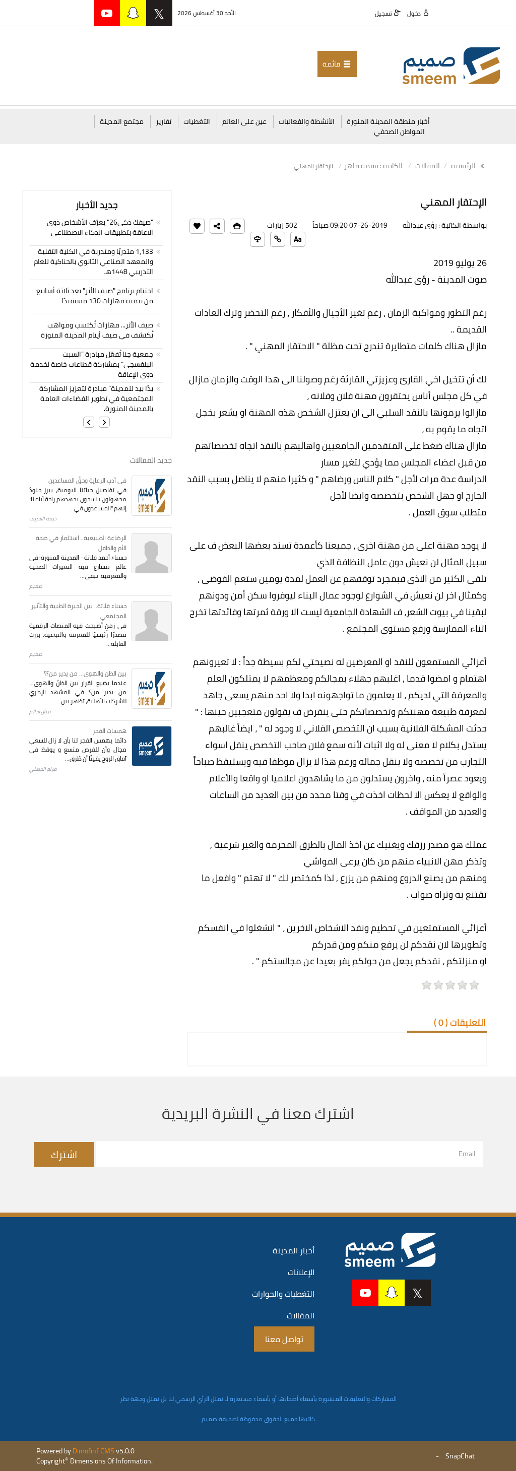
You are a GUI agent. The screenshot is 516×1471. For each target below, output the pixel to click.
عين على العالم (244, 121)
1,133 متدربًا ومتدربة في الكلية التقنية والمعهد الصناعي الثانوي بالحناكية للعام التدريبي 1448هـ (93, 261)
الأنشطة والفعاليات (307, 121)
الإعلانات (301, 1272)
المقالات (427, 165)
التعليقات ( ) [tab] (460, 1022)
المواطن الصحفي (399, 131)
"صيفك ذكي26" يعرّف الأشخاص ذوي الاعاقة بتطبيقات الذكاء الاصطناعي (100, 227)
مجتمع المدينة (122, 121)
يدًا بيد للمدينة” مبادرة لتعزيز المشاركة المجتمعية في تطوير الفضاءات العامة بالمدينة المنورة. (96, 398)
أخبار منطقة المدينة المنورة (388, 121)
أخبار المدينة (293, 1250)
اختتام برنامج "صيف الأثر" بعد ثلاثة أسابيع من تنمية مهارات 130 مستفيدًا (94, 296)
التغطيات (196, 121)
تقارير (163, 121)
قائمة (332, 64)
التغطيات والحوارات (283, 1293)
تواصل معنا (284, 1339)
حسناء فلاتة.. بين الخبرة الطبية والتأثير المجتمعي (78, 611)
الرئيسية (464, 165)
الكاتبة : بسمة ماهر (373, 165)
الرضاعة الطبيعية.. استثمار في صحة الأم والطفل (81, 543)
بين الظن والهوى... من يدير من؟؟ (85, 673)
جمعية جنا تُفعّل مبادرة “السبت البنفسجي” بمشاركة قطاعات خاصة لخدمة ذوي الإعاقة (91, 364)
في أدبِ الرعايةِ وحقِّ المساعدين (87, 480)
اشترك (64, 1154)
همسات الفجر (109, 731)
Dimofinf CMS (93, 1450)
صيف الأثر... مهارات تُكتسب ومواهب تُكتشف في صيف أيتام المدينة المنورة (97, 330)
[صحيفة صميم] (451, 65)
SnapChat (460, 1455)
